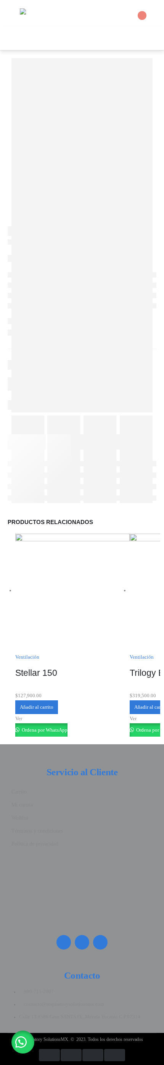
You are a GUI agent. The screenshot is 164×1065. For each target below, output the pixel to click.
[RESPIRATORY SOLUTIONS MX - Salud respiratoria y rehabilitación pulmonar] (41, 13)
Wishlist (20, 818)
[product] (72, 591)
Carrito (19, 792)
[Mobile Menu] (12, 13)
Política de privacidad (34, 844)
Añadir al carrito (36, 707)
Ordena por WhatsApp (44, 730)
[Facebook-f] (100, 942)
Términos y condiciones (37, 831)
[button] (22, 1042)
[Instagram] (63, 942)
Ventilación (27, 657)
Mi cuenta (22, 805)
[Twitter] (82, 942)
